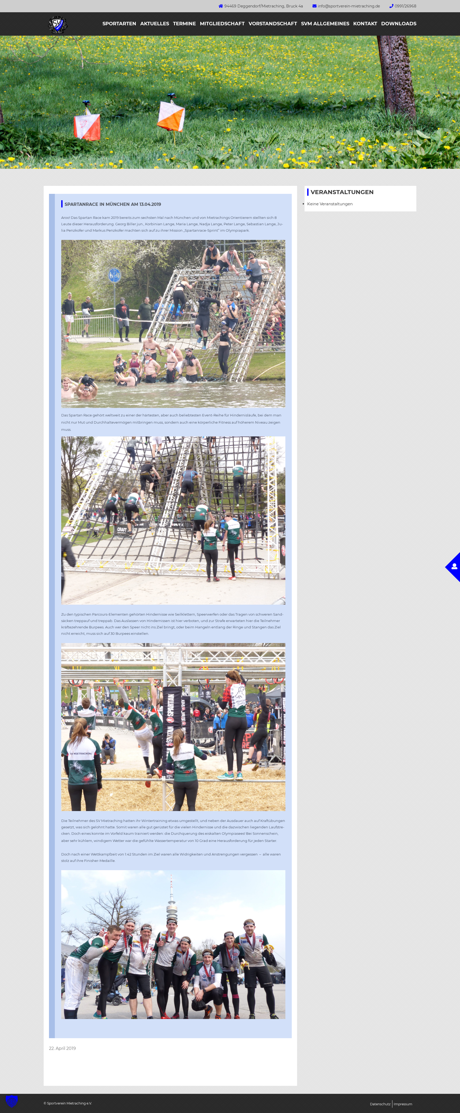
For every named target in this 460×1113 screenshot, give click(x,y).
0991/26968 (405, 6)
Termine (184, 24)
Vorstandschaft (273, 24)
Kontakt (365, 24)
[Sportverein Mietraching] (56, 33)
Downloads (398, 24)
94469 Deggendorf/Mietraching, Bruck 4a (263, 6)
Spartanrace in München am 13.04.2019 (113, 204)
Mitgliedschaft (222, 24)
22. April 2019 (62, 1048)
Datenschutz (380, 1104)
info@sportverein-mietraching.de (349, 6)
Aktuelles (154, 24)
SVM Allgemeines (325, 24)
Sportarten (119, 24)
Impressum (403, 1104)
